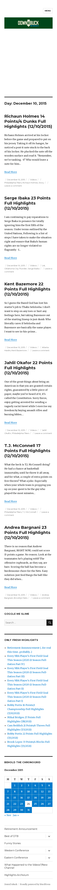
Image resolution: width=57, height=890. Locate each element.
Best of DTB (11, 836)
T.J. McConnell (29, 512)
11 (35, 791)
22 (14, 803)
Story (41, 182)
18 (35, 797)
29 (14, 809)
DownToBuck (10, 884)
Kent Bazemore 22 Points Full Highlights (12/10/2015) (27, 289)
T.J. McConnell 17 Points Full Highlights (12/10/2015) (27, 450)
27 (49, 803)
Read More (10, 172)
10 (28, 791)
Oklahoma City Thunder (15, 268)
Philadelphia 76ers (13, 182)
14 (8, 797)
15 (14, 797)
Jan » (16, 815)
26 (42, 803)
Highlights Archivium (16, 875)
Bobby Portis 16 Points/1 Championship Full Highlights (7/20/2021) (25, 709)
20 (49, 797)
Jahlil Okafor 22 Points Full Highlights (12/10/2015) (28, 367)
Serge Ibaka (33, 268)
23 (21, 803)
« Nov (7, 815)
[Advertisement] (28, 66)
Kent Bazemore (19, 350)
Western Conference (16, 850)
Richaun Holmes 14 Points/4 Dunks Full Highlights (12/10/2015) (28, 121)
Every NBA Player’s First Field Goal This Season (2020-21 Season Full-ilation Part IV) (27, 660)
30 (21, 809)
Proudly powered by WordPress (35, 884)
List (43, 265)
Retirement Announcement (20, 829)
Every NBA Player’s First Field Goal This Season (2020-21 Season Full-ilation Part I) (27, 696)
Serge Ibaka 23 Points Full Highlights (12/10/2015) (27, 203)
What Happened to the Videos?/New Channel (26, 866)
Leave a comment (13, 186)
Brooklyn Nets (20, 598)
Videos (33, 179)
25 (35, 803)
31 (28, 809)
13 (49, 791)
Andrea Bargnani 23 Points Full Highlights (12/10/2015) (27, 532)
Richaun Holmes (30, 182)
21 (8, 803)
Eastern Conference (16, 857)
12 (42, 791)
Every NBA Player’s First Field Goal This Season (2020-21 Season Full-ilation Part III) (27, 672)
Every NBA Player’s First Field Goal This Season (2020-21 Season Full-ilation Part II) (27, 684)
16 (21, 797)
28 (7, 809)
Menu (48, 10)
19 (42, 797)
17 (28, 797)
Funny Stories (12, 843)
